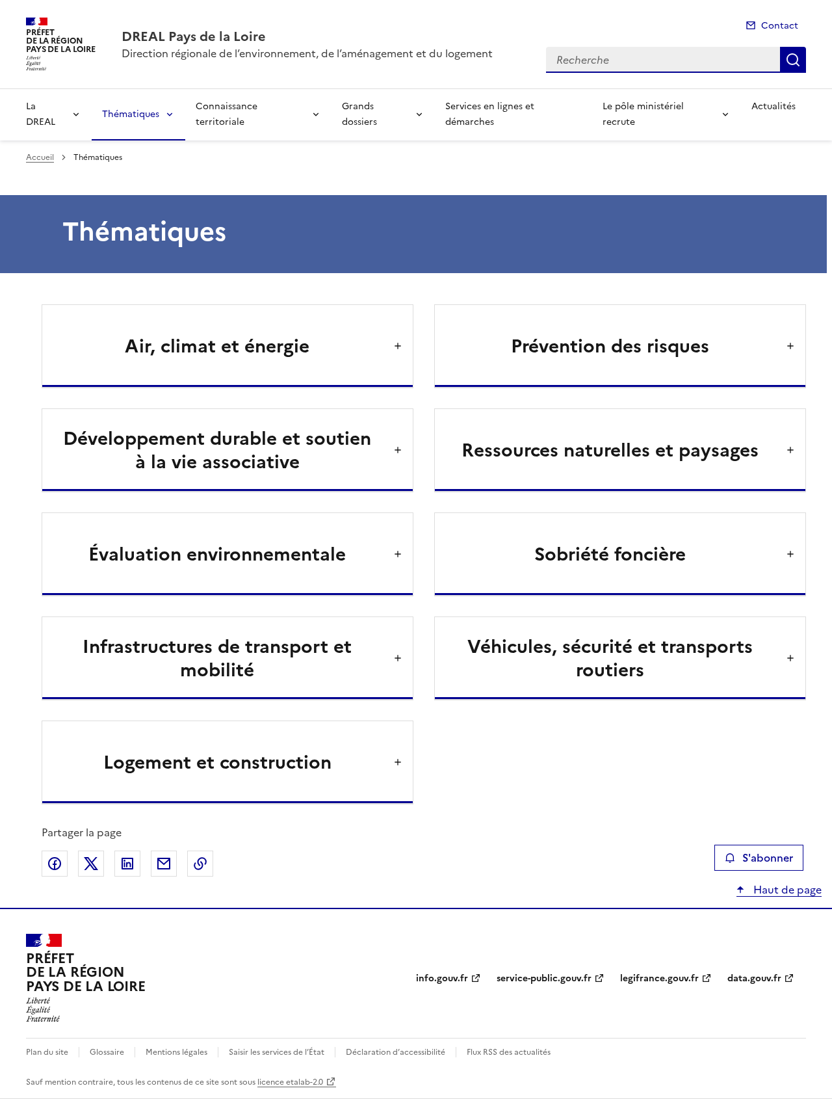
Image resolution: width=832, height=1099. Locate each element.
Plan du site (47, 1052)
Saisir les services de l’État (276, 1052)
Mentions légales (176, 1052)
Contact (779, 26)
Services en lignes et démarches (489, 114)
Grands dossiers (359, 114)
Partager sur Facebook (55, 864)
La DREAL (40, 114)
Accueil (40, 157)
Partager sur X (91, 864)
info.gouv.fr (442, 978)
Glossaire (107, 1052)
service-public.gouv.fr (544, 978)
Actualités (773, 106)
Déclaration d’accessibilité (395, 1052)
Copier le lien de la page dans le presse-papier (200, 864)
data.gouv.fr (754, 978)
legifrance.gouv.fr (659, 978)
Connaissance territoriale (226, 114)
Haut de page (786, 889)
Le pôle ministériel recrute (643, 114)
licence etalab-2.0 (290, 1082)
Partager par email (164, 864)
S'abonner (767, 858)
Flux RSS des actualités (509, 1052)
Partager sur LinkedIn (127, 864)
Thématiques (130, 114)
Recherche (793, 60)
